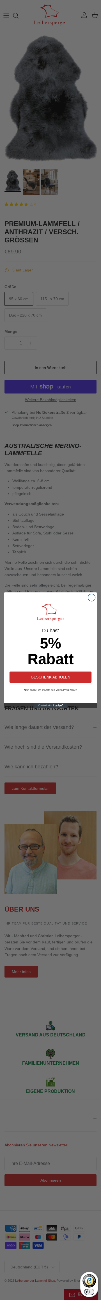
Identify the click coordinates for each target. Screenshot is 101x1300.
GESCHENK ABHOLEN (50, 677)
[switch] (89, 1292)
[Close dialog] (91, 597)
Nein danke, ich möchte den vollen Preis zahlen (50, 689)
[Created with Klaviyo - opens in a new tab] (50, 705)
